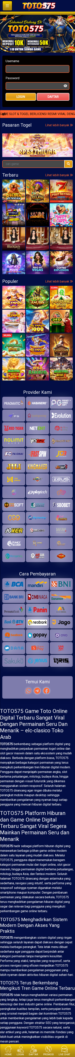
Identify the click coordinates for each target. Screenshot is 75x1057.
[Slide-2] (41, 57)
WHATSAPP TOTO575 (37, 125)
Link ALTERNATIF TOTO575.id (37, 137)
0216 (15, 189)
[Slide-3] (48, 57)
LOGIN (20, 106)
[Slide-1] (34, 57)
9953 (43, 189)
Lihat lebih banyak (57, 173)
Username (12, 71)
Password (12, 88)
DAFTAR (53, 106)
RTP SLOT (37, 150)
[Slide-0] (27, 57)
